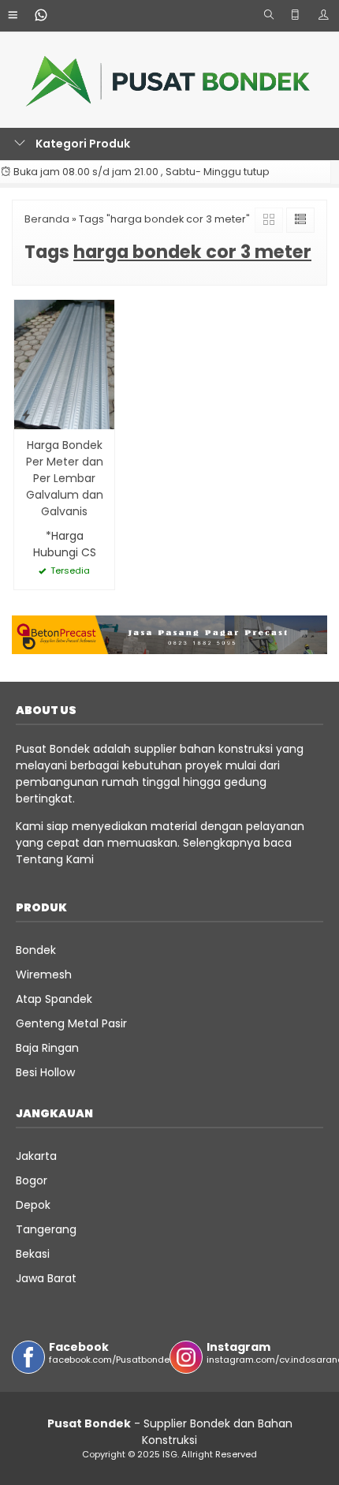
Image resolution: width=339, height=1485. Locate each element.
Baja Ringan (47, 1048)
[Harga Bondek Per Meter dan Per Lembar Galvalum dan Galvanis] (64, 364)
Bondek (36, 950)
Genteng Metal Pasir (71, 1023)
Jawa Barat (46, 1278)
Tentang (39, 859)
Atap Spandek (54, 999)
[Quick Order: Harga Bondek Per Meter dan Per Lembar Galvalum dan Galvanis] (26, 415)
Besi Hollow (45, 1072)
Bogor (31, 1180)
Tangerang (46, 1229)
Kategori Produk (81, 143)
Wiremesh (44, 974)
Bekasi (33, 1254)
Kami (78, 859)
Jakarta (36, 1156)
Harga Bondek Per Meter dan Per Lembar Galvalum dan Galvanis (64, 478)
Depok (33, 1205)
